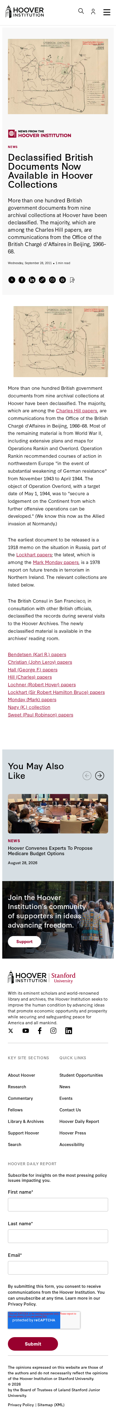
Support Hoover (23, 1133)
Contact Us (70, 1109)
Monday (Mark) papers (32, 699)
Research (17, 1086)
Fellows (15, 1109)
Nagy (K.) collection (29, 707)
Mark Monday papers (56, 562)
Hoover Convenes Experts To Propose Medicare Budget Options (58, 829)
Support (24, 941)
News (64, 1086)
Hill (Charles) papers (30, 676)
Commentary (20, 1098)
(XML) (59, 1404)
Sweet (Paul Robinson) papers (40, 714)
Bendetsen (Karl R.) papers (37, 654)
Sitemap (45, 1404)
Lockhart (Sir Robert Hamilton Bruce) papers (56, 692)
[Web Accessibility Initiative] (25, 11)
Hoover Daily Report (79, 1121)
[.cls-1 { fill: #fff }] (42, 280)
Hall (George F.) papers (32, 669)
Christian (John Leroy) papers (40, 661)
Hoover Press (72, 1133)
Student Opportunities (81, 1075)
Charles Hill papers (76, 410)
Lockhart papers (34, 554)
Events (66, 1098)
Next (99, 775)
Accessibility (71, 1144)
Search (14, 1144)
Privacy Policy (21, 1404)
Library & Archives (26, 1121)
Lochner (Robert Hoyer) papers (42, 684)
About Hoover (21, 1075)
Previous (87, 775)
